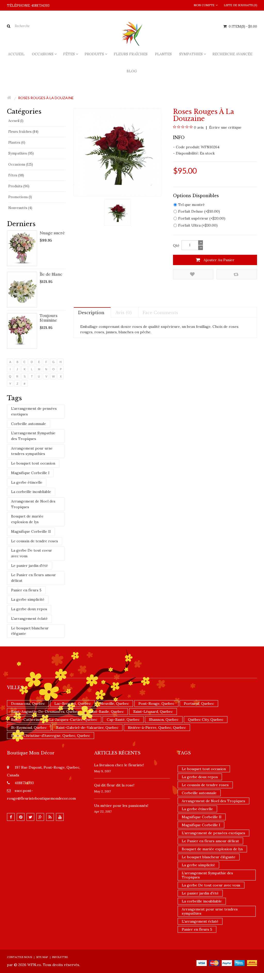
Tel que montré (191, 204)
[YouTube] (60, 817)
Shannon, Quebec (163, 719)
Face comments (160, 312)
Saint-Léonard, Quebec (153, 711)
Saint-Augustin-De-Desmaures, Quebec (45, 711)
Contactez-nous (19, 957)
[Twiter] (30, 817)
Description (91, 312)
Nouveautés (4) (20, 208)
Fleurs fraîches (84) (23, 131)
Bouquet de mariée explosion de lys (27, 519)
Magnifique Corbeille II (31, 531)
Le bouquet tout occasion (33, 463)
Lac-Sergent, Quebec (72, 703)
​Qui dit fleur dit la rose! (114, 785)
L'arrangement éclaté (29, 618)
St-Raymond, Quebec (29, 727)
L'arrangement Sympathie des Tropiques (33, 436)
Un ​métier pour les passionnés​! (121, 805)
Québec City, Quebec (205, 719)
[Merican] (239, 962)
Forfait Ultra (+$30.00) (198, 225)
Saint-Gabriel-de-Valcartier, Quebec (87, 727)
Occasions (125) (20, 164)
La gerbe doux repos (29, 609)
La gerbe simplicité (27, 599)
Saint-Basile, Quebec (106, 711)
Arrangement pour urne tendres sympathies (32, 451)
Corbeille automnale (28, 423)
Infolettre (60, 957)
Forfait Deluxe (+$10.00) (199, 211)
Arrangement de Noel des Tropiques (33, 504)
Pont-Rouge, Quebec (156, 703)
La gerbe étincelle (26, 482)
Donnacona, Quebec (28, 703)
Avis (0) (123, 312)
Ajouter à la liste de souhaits (193, 274)
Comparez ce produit (237, 274)
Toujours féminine (48, 317)
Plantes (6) (16, 142)
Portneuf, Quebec (199, 703)
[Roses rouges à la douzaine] (117, 212)
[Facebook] (11, 817)
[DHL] (252, 962)
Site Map (42, 957)
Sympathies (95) (21, 153)
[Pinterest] (20, 817)
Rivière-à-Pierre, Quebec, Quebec (157, 727)
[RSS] (50, 817)
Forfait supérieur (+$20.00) (201, 218)
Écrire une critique (225, 127)
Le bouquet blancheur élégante (30, 631)
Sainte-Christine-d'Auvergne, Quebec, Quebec (50, 735)
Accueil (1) (15, 121)
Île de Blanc (51, 274)
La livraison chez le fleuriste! (119, 765)
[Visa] (201, 962)
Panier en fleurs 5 (26, 590)
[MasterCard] (214, 962)
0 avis (199, 127)
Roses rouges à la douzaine (46, 98)
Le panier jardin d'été (29, 565)
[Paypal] (227, 962)
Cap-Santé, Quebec (123, 719)
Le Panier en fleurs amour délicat (33, 578)
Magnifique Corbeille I (30, 472)
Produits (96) (18, 186)
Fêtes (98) (16, 175)
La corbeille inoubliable (31, 491)
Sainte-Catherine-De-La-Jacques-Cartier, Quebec (54, 719)
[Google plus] (40, 817)
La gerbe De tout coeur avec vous (31, 553)
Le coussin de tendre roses (34, 541)
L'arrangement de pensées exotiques (34, 411)
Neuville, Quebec (114, 703)
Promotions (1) (20, 197)
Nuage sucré (52, 232)
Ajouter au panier (218, 260)
